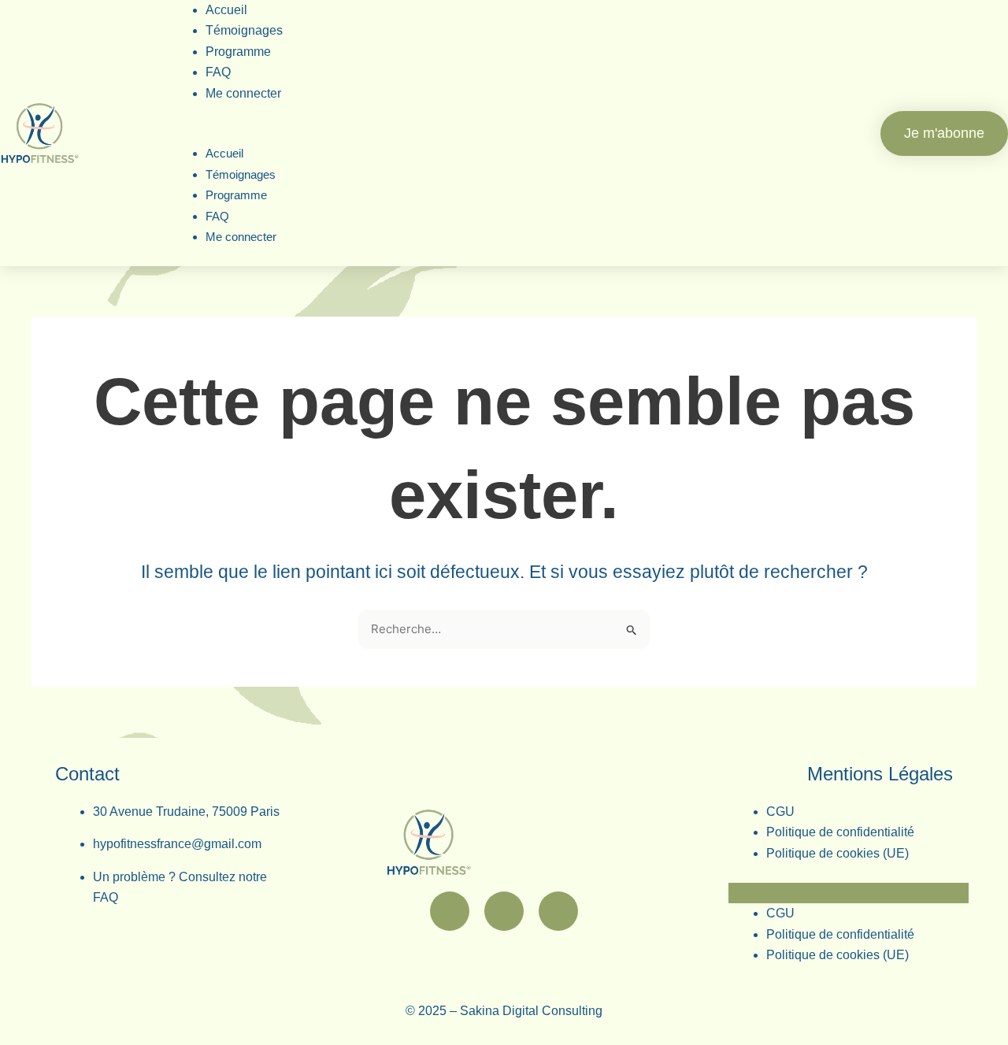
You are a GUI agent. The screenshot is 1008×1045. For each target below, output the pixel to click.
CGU (780, 811)
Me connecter (243, 93)
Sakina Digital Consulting (531, 1010)
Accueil (224, 153)
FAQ (217, 216)
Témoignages (241, 174)
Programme (238, 51)
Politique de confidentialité (840, 832)
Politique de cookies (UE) (837, 853)
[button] (503, 133)
